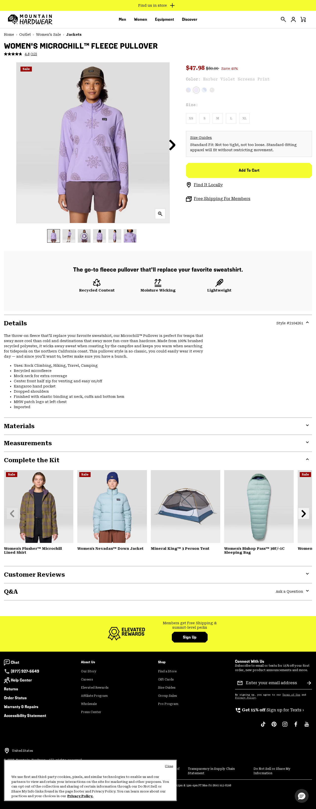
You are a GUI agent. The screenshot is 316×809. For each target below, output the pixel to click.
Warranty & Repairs (21, 706)
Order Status (15, 698)
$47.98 (196, 67)
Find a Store (167, 671)
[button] (172, 145)
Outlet (25, 35)
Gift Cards (166, 679)
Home (9, 35)
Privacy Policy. (80, 796)
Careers (87, 679)
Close (169, 766)
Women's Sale (48, 35)
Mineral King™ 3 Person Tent (180, 549)
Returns (11, 689)
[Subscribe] (309, 683)
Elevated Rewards (95, 687)
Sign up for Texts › (269, 710)
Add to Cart (249, 170)
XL (244, 118)
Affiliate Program (94, 696)
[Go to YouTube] (306, 726)
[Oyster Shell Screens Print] (212, 90)
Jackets (73, 35)
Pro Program (168, 704)
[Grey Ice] (185, 506)
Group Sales (167, 696)
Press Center (91, 712)
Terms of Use (291, 695)
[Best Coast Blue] (204, 90)
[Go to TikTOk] (263, 726)
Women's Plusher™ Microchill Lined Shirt (33, 550)
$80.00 (212, 68)
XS (191, 118)
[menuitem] (122, 19)
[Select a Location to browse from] (7, 751)
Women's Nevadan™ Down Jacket (110, 549)
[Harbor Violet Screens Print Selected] (196, 90)
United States (22, 751)
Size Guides (201, 138)
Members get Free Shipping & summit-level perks (190, 625)
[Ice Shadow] (112, 506)
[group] (189, 625)
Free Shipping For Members (222, 198)
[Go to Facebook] (295, 726)
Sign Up (190, 637)
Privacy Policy (245, 698)
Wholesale (89, 704)
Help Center (21, 680)
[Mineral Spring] (259, 506)
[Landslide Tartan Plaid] (38, 506)
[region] (90, 780)
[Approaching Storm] (188, 90)
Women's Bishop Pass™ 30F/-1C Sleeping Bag (254, 550)
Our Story (89, 671)
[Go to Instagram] (284, 726)
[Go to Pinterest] (274, 726)
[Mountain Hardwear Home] (30, 19)
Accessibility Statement (25, 715)
